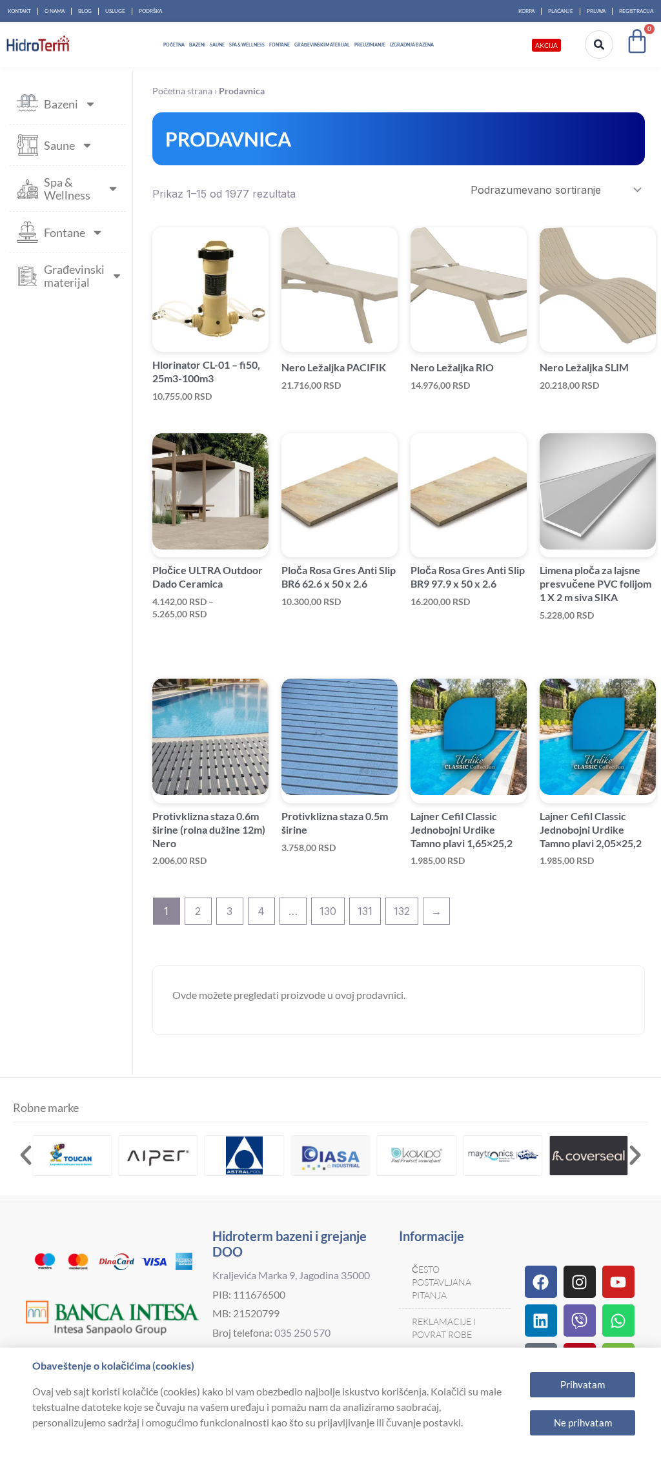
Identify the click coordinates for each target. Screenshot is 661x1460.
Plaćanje (560, 11)
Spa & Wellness (247, 44)
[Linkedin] (541, 1320)
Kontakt (19, 11)
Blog (85, 11)
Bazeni (197, 44)
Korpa (526, 11)
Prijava (596, 11)
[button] (26, 1155)
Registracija (636, 11)
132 (402, 911)
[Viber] (580, 1320)
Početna (174, 44)
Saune (217, 44)
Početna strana (182, 91)
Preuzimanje (369, 44)
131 (365, 911)
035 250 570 (302, 1332)
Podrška (150, 11)
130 (328, 911)
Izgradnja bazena (412, 44)
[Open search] (599, 44)
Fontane (279, 44)
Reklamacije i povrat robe (444, 1328)
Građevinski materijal (322, 44)
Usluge (115, 11)
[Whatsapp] (618, 1320)
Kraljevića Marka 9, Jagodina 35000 (291, 1275)
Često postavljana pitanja (441, 1282)
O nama (55, 11)
